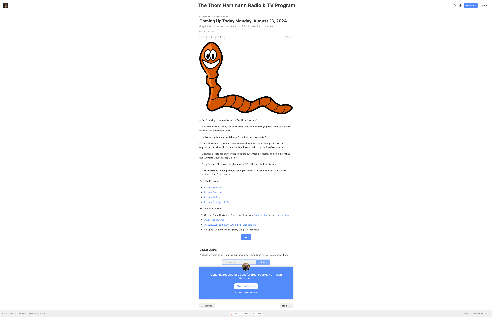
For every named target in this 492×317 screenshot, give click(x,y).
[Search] (454, 5)
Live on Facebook (213, 192)
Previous (209, 305)
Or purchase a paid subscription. (246, 293)
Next (284, 305)
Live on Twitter (212, 197)
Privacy (24, 314)
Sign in (484, 5)
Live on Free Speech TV (217, 202)
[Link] (196, 250)
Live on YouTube (213, 187)
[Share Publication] (460, 5)
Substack (466, 314)
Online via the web (214, 220)
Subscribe (471, 5)
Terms (31, 314)
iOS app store (282, 215)
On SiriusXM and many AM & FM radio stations (230, 225)
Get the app (256, 314)
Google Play (260, 215)
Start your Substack (241, 314)
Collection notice (40, 314)
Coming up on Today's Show (213, 16)
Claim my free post (246, 286)
